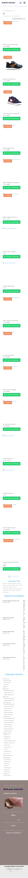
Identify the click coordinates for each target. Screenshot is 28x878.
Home (4, 10)
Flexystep (18, 583)
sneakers (4, 592)
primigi (17, 585)
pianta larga (13, 585)
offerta (9, 585)
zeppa (8, 592)
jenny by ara (5, 585)
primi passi (21, 585)
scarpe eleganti (5, 590)
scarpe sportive (18, 590)
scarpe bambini (5, 586)
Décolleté (14, 583)
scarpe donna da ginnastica (17, 588)
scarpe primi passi (12, 590)
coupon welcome (10, 583)
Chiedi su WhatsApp (12, 49)
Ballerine (4, 583)
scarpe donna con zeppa (7, 588)
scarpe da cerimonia (12, 586)
